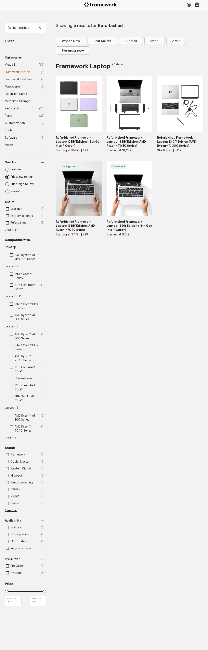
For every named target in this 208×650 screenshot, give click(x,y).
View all (10, 64)
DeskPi (15, 503)
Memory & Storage (17, 101)
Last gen (16, 208)
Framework (18, 454)
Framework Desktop (18, 79)
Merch (9, 145)
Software (11, 137)
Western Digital (21, 468)
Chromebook (23, 378)
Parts (8, 115)
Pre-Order (17, 565)
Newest (16, 191)
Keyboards (12, 108)
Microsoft (17, 475)
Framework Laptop (17, 72)
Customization (15, 123)
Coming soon (20, 534)
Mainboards (13, 86)
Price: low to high (22, 176)
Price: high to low (22, 184)
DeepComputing (22, 482)
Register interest (22, 548)
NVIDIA (15, 496)
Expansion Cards (16, 94)
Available (16, 573)
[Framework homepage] (100, 4)
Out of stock (19, 541)
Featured (17, 169)
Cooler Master (20, 461)
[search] (25, 28)
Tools (8, 130)
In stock (16, 527)
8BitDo (15, 489)
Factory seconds (22, 216)
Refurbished (19, 222)
